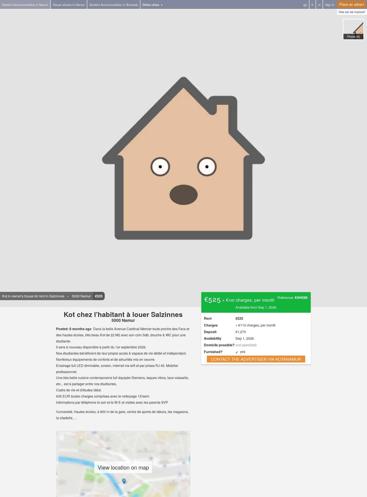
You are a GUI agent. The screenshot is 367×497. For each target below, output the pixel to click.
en (305, 5)
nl (319, 5)
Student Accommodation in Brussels (113, 5)
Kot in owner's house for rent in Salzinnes (33, 296)
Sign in (329, 5)
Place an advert (351, 4)
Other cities (151, 5)
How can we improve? (352, 12)
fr (312, 5)
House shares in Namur (69, 5)
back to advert (353, 44)
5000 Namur (81, 296)
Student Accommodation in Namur (25, 5)
